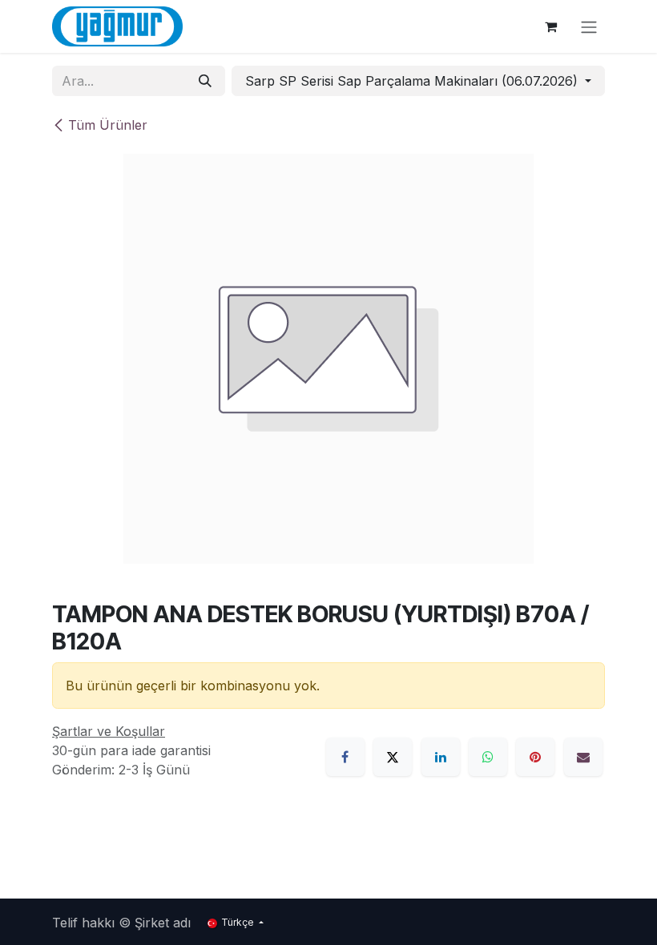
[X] (392, 757)
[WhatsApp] (488, 757)
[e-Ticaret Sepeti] (550, 26)
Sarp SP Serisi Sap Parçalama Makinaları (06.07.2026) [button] (413, 81)
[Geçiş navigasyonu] (589, 26)
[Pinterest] (535, 757)
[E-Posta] (583, 757)
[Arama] (205, 81)
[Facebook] (345, 757)
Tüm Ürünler (107, 125)
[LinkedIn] (440, 757)
